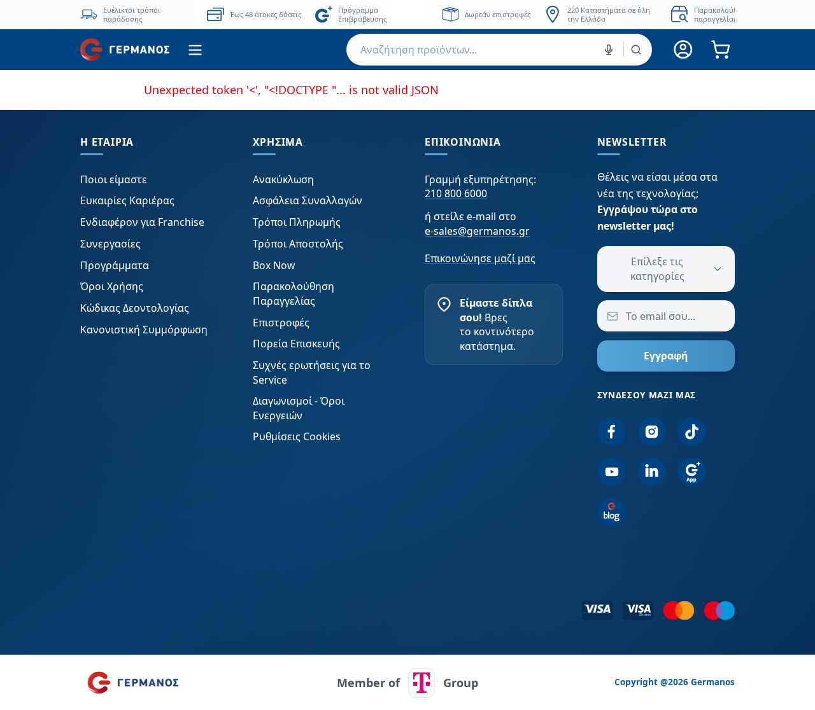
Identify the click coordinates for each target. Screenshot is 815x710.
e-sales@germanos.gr (477, 231)
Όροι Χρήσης (111, 286)
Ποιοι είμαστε (113, 179)
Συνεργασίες (110, 244)
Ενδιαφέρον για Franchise (142, 222)
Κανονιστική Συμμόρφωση (144, 330)
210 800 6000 (456, 193)
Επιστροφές (281, 323)
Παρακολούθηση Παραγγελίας (293, 293)
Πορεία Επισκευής (296, 344)
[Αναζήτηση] (636, 49)
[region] (407, 14)
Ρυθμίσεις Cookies (297, 436)
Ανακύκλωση (283, 179)
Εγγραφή (666, 356)
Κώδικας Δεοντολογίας (134, 308)
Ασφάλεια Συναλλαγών (307, 200)
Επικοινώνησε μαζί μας (480, 258)
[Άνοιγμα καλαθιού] (720, 50)
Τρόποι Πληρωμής (297, 222)
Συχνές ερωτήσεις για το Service (312, 372)
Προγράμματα (114, 265)
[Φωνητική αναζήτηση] (608, 49)
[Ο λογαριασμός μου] (683, 50)
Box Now (274, 265)
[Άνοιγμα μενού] (195, 50)
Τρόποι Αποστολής (298, 244)
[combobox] (499, 50)
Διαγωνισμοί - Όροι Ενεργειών (298, 408)
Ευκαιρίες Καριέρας (127, 200)
